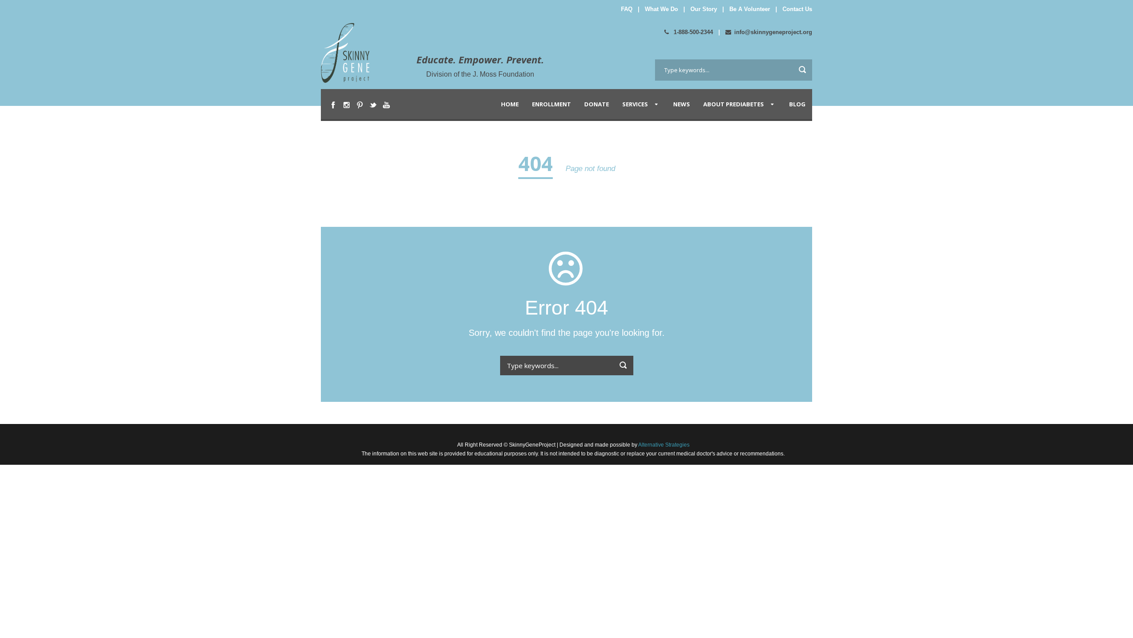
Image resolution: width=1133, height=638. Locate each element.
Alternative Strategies (663, 445)
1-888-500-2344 (692, 32)
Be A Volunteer (749, 9)
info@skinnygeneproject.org (773, 32)
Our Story (703, 9)
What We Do (661, 9)
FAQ (626, 9)
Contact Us (797, 9)
